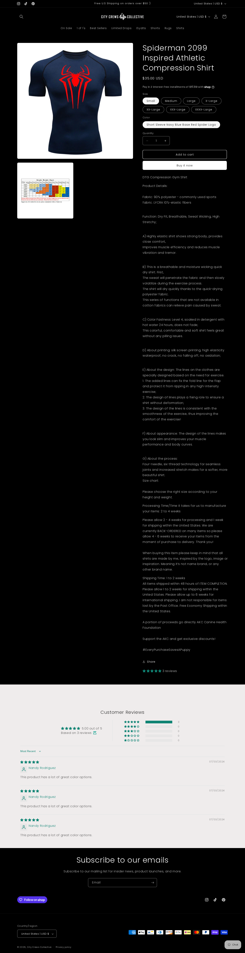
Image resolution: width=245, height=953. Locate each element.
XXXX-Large (203, 109)
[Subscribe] (152, 882)
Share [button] (151, 662)
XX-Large (153, 109)
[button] (21, 16)
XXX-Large (177, 109)
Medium (171, 101)
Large (191, 101)
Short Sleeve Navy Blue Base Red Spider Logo (181, 125)
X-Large (211, 101)
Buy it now (185, 165)
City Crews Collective (39, 947)
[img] (29, 762)
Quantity (148, 133)
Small (151, 101)
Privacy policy (63, 947)
